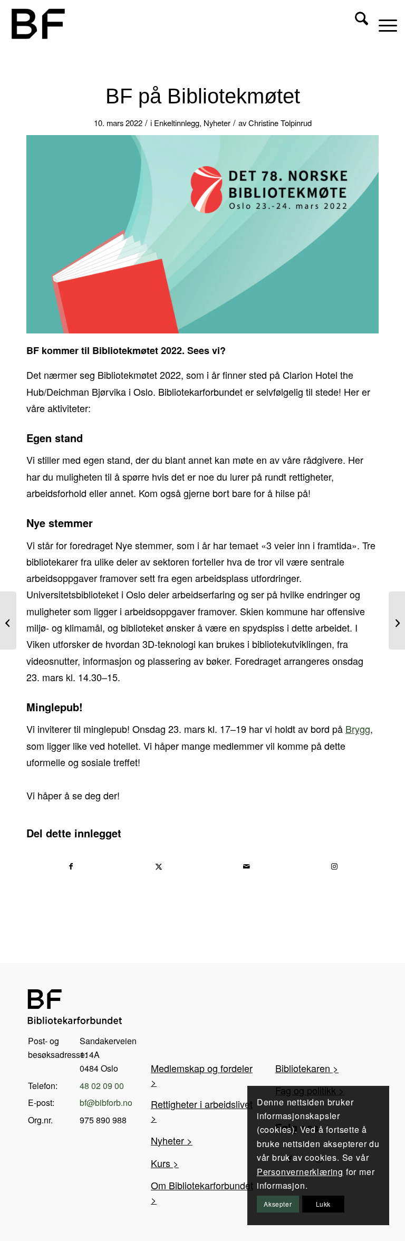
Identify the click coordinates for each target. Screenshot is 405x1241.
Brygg (357, 729)
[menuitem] (356, 23)
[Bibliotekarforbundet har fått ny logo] (8, 620)
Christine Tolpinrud (280, 122)
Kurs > (165, 1163)
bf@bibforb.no (106, 1102)
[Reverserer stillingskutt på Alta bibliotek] (397, 620)
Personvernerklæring (300, 1172)
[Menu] (382, 23)
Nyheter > (171, 1140)
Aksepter (278, 1203)
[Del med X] (159, 866)
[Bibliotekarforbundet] (37, 24)
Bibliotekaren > (307, 1068)
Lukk (323, 1203)
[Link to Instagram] (335, 866)
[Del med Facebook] (71, 866)
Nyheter (217, 122)
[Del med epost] (247, 866)
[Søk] (356, 23)
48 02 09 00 (102, 1086)
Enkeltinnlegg (176, 122)
